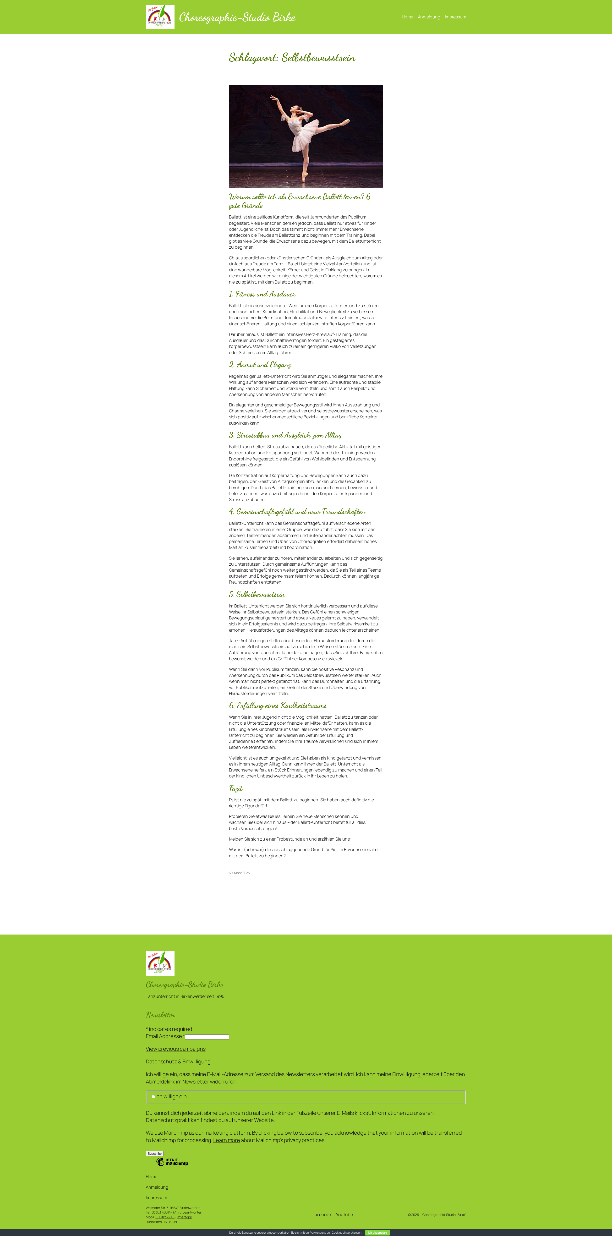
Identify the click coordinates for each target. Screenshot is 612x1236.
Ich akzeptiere (377, 1232)
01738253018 (165, 1217)
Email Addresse (165, 1036)
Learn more (226, 1140)
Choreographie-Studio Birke (237, 17)
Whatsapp (184, 1217)
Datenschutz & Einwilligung (178, 1061)
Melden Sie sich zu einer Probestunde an (268, 839)
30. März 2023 (239, 872)
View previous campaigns (176, 1048)
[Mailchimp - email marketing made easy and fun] (172, 1165)
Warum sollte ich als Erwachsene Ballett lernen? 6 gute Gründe (300, 200)
